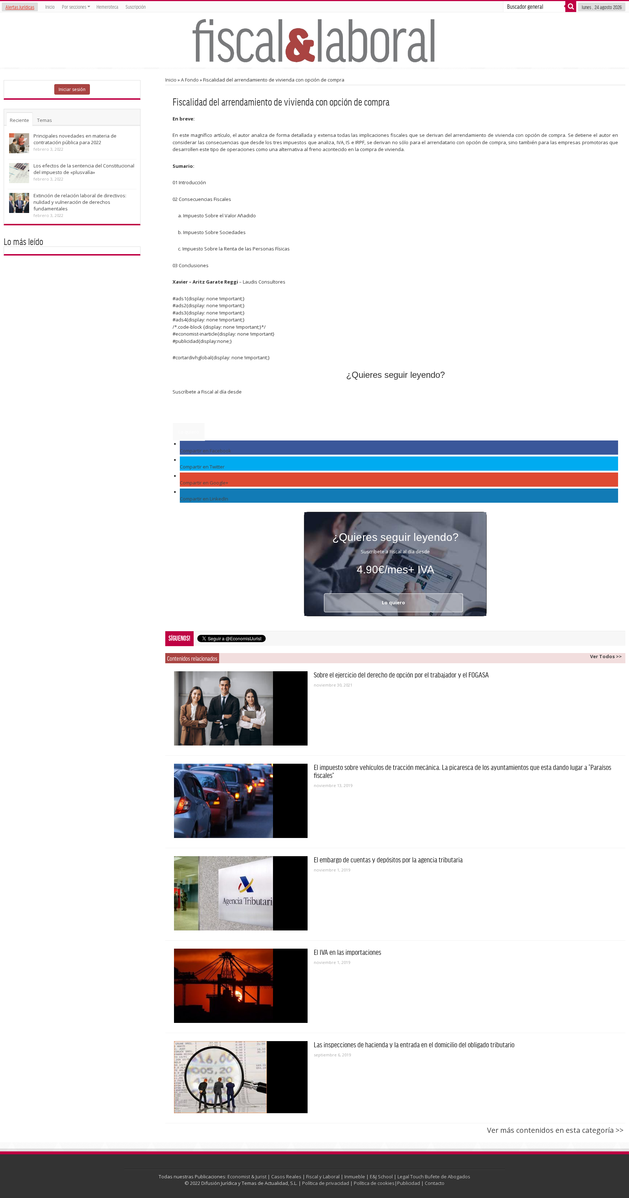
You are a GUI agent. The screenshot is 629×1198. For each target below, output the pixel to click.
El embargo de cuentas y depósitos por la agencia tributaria (388, 859)
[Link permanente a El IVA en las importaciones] (241, 986)
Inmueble (354, 1176)
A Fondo (190, 79)
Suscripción (136, 6)
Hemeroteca (107, 6)
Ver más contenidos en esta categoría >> (555, 1130)
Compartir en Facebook (205, 450)
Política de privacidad (325, 1183)
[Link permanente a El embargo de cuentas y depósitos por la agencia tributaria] (241, 893)
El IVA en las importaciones (347, 952)
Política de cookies (374, 1183)
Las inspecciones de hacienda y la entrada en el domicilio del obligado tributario (414, 1044)
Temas (44, 120)
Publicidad (408, 1183)
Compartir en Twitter (202, 466)
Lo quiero (188, 431)
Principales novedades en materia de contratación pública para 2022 (74, 139)
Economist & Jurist (247, 1176)
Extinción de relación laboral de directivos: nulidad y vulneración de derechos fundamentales (79, 202)
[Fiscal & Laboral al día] (314, 40)
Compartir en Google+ (204, 482)
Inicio (50, 6)
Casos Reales (286, 1176)
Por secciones (74, 6)
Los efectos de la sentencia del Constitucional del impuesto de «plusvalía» (83, 168)
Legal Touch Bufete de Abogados (433, 1176)
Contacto (434, 1183)
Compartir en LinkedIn (204, 498)
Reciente (19, 120)
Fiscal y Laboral (323, 1176)
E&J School (381, 1176)
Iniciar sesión (72, 89)
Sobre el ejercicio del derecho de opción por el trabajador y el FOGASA (401, 675)
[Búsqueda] (570, 6)
